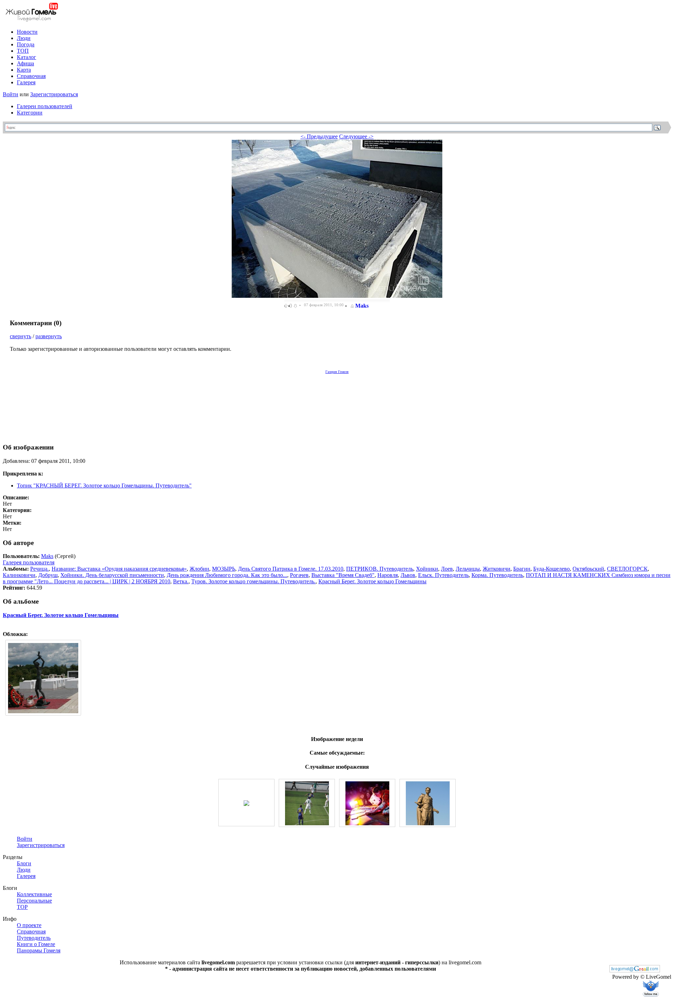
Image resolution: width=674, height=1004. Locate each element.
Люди (24, 38)
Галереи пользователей (44, 106)
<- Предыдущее (319, 136)
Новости (27, 32)
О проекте (29, 925)
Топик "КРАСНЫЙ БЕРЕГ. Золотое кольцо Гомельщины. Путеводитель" (104, 485)
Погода (25, 44)
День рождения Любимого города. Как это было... (227, 575)
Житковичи (496, 569)
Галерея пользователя (28, 562)
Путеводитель (34, 938)
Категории (29, 113)
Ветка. (181, 581)
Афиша (25, 63)
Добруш (48, 575)
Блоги (24, 863)
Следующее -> (356, 136)
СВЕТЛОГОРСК (627, 569)
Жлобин (199, 569)
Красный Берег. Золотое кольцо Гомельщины (372, 581)
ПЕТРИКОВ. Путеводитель (379, 569)
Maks (362, 306)
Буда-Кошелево (551, 569)
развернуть (48, 336)
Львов (408, 575)
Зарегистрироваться (54, 94)
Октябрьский (588, 569)
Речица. (39, 569)
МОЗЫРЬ (223, 569)
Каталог (26, 57)
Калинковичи (19, 575)
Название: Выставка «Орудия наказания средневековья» (119, 569)
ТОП (23, 51)
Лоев (447, 569)
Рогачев (299, 575)
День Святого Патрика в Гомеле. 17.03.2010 (290, 569)
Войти (10, 94)
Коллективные (34, 894)
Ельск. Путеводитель (443, 575)
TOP (22, 907)
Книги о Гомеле (36, 944)
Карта (24, 70)
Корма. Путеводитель (497, 575)
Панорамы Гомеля (38, 950)
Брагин (521, 569)
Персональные (34, 901)
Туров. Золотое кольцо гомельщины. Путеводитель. (253, 581)
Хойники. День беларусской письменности (112, 575)
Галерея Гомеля (337, 372)
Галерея (26, 82)
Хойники (427, 569)
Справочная (31, 76)
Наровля (387, 575)
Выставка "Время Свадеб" (343, 575)
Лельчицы (468, 569)
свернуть (20, 336)
